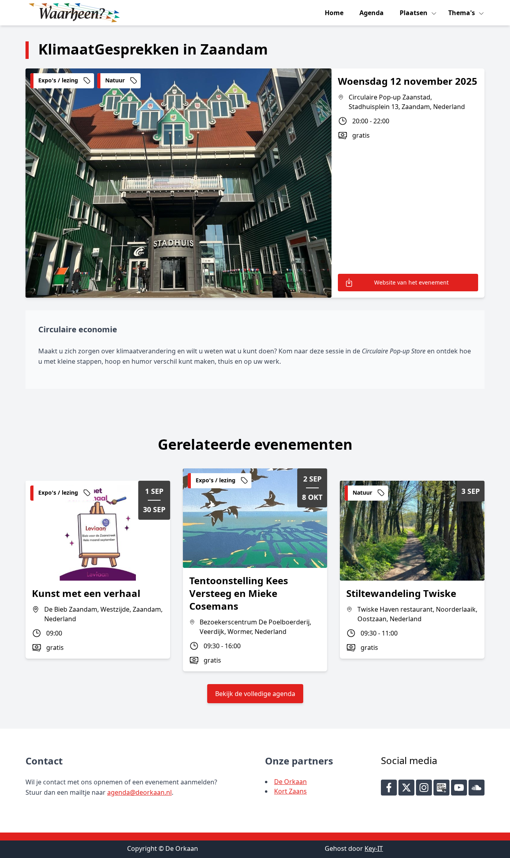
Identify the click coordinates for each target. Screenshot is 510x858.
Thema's (462, 12)
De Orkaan (290, 781)
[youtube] (459, 788)
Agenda (371, 12)
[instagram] (424, 788)
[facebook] (389, 788)
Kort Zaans (290, 791)
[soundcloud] (476, 788)
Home (334, 12)
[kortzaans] (441, 788)
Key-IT (374, 848)
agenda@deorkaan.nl (139, 792)
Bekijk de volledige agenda (255, 693)
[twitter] (406, 788)
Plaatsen (414, 12)
